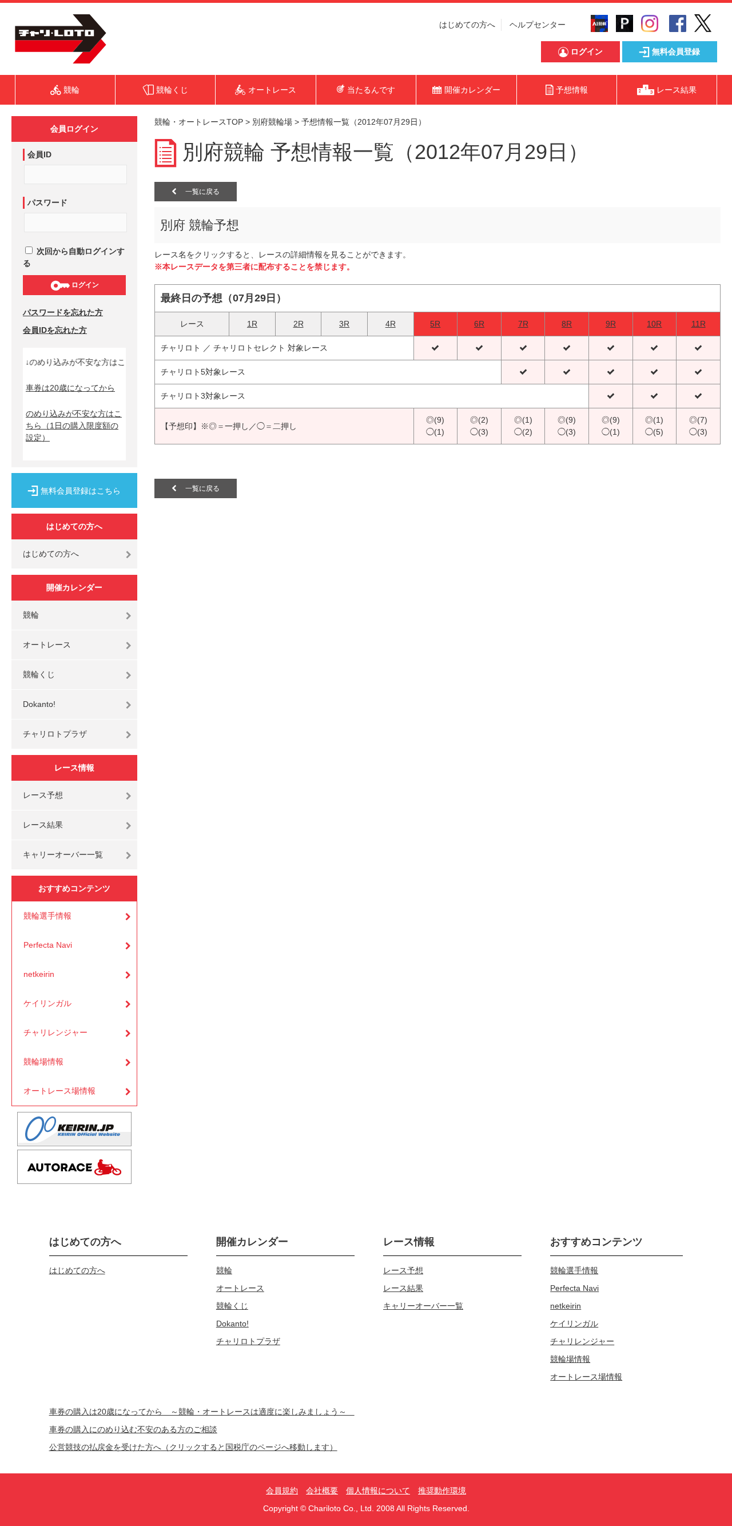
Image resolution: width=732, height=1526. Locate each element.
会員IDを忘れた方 (55, 330)
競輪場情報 (43, 1061)
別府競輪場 (272, 121)
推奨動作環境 (442, 1490)
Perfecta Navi (47, 944)
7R (523, 323)
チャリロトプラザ (55, 733)
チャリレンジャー (55, 1032)
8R (567, 323)
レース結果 (43, 824)
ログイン (84, 285)
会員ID (39, 154)
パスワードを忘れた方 (63, 312)
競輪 (31, 614)
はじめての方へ (467, 24)
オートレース (47, 644)
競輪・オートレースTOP (198, 121)
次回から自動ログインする (74, 257)
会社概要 (322, 1490)
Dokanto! (39, 704)
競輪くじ (39, 674)
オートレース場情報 (59, 1090)
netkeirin (38, 974)
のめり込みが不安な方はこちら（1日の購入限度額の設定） (74, 425)
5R (435, 323)
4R (390, 323)
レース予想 (43, 795)
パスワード (47, 202)
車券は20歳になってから (70, 387)
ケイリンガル (47, 1003)
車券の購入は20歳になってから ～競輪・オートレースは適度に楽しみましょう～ (202, 1411)
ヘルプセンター (538, 24)
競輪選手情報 (47, 915)
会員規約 (282, 1490)
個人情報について (378, 1490)
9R (611, 323)
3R (344, 323)
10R (654, 323)
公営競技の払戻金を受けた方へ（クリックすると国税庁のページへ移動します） (193, 1447)
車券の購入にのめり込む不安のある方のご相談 (133, 1429)
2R (298, 323)
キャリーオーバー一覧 (63, 854)
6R (479, 323)
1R (252, 323)
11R (698, 323)
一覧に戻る (198, 192)
